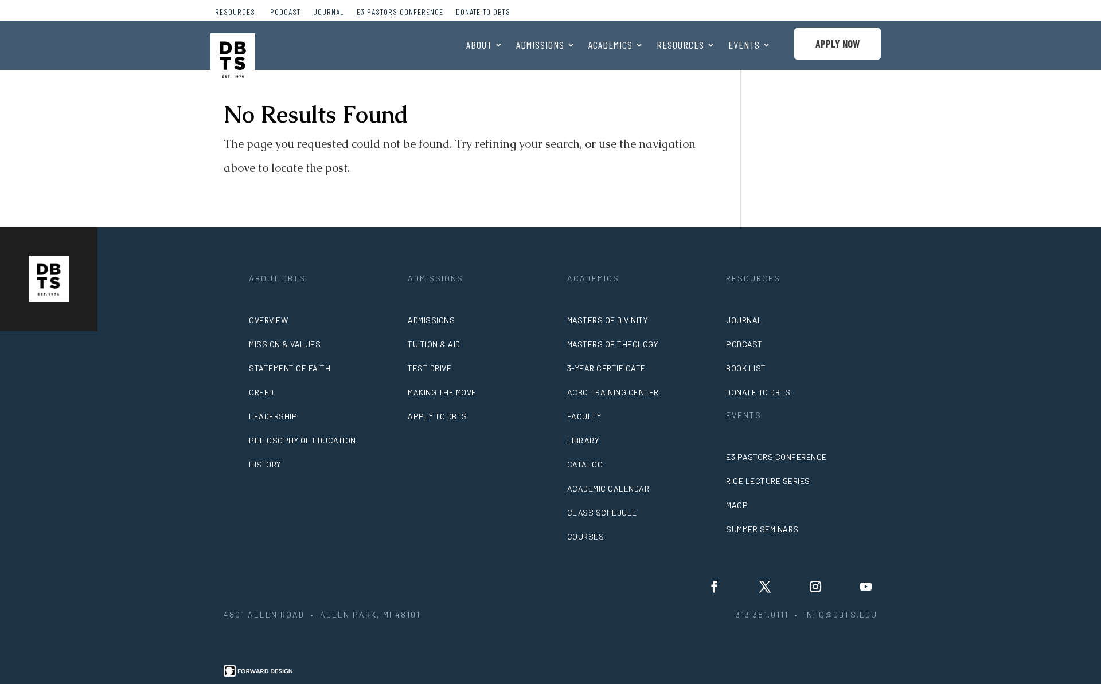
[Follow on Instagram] (815, 586)
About (479, 46)
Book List (746, 368)
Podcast (285, 12)
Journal (328, 12)
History (265, 464)
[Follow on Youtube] (865, 586)
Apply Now (837, 43)
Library (583, 440)
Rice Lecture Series (768, 481)
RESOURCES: (236, 12)
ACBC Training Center (613, 392)
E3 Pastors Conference (400, 12)
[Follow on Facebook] (714, 586)
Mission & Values (285, 344)
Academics (610, 46)
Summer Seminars (762, 529)
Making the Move (442, 392)
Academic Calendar (608, 488)
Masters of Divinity (607, 320)
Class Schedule (602, 512)
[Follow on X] (764, 586)
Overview (268, 320)
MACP (737, 505)
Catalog (585, 464)
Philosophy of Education (302, 440)
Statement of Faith (289, 368)
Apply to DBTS (437, 416)
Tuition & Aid (434, 344)
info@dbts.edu (840, 614)
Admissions (540, 46)
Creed (261, 392)
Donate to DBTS (483, 12)
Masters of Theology (612, 344)
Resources (680, 46)
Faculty (584, 416)
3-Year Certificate (606, 368)
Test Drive (429, 368)
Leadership (273, 416)
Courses (585, 536)
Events (744, 46)
